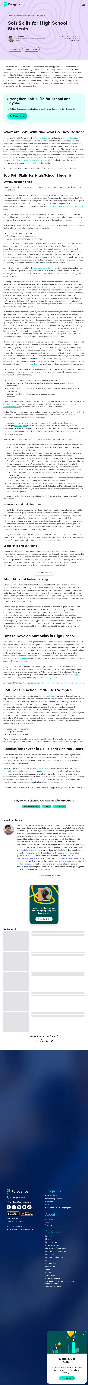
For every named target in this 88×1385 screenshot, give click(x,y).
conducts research (64, 858)
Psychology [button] (15, 49)
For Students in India (54, 1257)
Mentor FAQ (50, 1266)
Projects (48, 1236)
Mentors (48, 1239)
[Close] (83, 1334)
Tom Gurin (21, 825)
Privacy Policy (12, 1218)
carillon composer (24, 864)
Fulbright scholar (31, 850)
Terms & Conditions (14, 1221)
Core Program (51, 1196)
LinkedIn (46, 869)
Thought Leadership (53, 1286)
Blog (47, 1260)
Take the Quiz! (44, 919)
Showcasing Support (53, 1199)
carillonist (76, 861)
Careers (48, 1225)
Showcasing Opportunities (56, 1248)
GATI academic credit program (58, 1208)
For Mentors (50, 1254)
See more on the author (50, 876)
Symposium (50, 1275)
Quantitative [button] (31, 49)
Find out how (66, 1378)
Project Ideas (51, 1242)
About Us (49, 1219)
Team (47, 1222)
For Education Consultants (56, 1251)
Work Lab (49, 1202)
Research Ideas (51, 1245)
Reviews (48, 1272)
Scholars (48, 1269)
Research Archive (52, 1278)
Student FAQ (50, 1263)
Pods (47, 1205)
